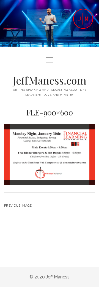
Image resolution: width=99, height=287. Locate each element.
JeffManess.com (49, 80)
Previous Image (18, 205)
